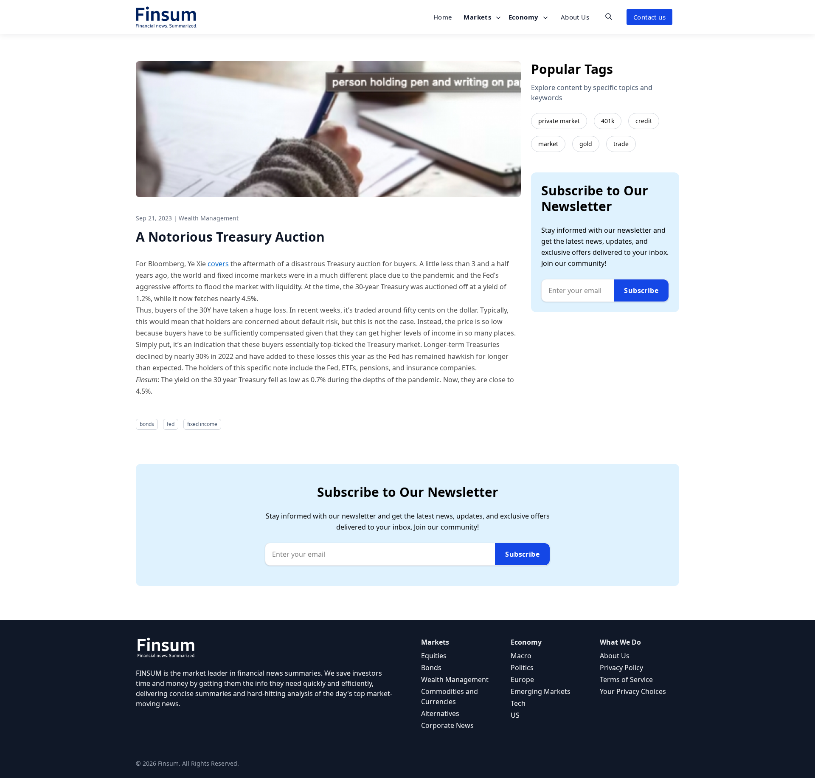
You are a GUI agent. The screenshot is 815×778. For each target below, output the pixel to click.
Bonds (431, 667)
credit (643, 121)
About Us (575, 17)
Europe (522, 679)
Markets (478, 17)
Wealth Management (455, 679)
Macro (521, 655)
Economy (524, 17)
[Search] (608, 16)
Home (442, 17)
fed (170, 424)
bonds (147, 424)
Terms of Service (626, 679)
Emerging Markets (540, 691)
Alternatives (440, 713)
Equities (434, 655)
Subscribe (641, 290)
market (548, 144)
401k (607, 121)
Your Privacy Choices (633, 691)
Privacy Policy (621, 667)
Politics (522, 667)
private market (559, 121)
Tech (518, 703)
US (515, 715)
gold (585, 144)
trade (621, 144)
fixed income (202, 424)
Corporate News (447, 725)
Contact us (649, 17)
